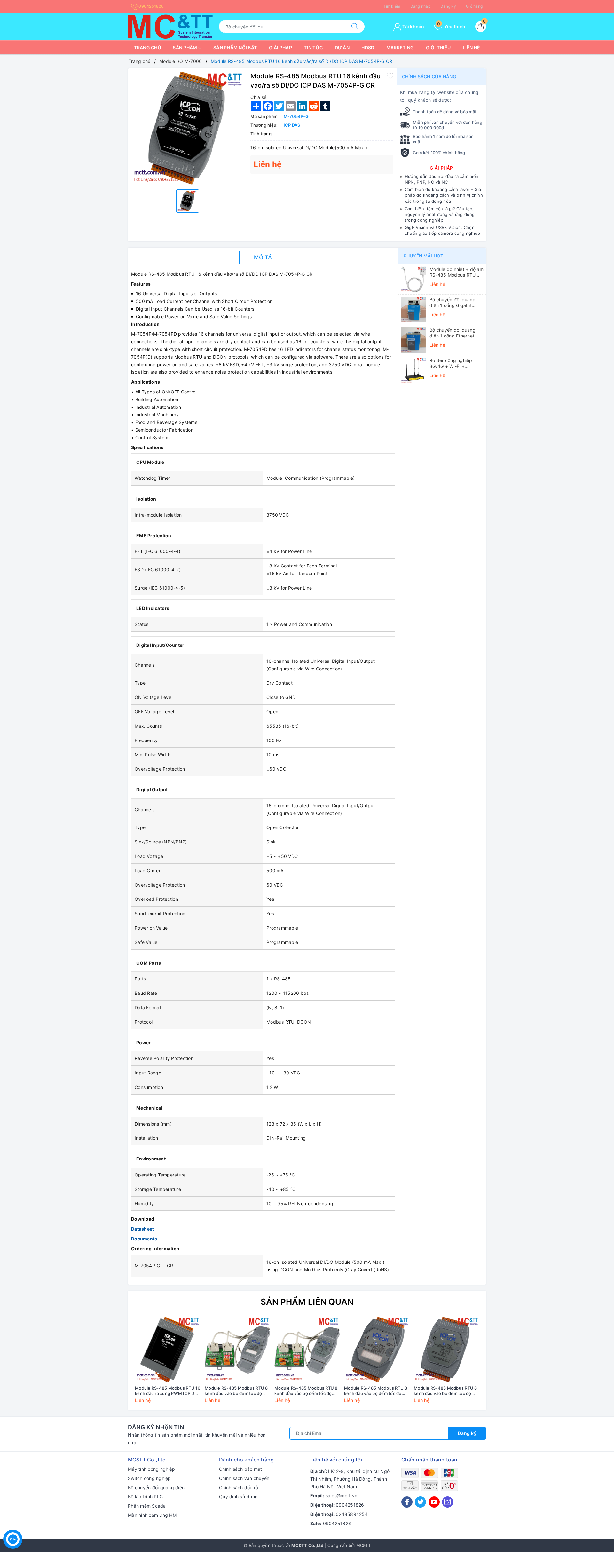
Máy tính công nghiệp (151, 1469)
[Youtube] (434, 1502)
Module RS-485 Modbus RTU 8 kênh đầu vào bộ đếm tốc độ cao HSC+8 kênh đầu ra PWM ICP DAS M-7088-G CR (445, 1390)
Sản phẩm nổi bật (235, 47)
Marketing (400, 47)
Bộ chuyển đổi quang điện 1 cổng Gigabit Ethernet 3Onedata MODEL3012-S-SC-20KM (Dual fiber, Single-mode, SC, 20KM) (456, 302)
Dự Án (342, 47)
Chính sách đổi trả (238, 1487)
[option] (187, 128)
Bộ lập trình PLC (145, 1496)
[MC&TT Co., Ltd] (170, 26)
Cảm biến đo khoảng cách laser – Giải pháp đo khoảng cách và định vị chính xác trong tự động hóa (444, 195)
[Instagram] (447, 1502)
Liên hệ (471, 47)
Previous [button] (115, 1364)
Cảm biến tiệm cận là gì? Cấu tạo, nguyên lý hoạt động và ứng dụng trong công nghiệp (440, 214)
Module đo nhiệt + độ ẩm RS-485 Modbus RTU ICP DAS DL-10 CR (456, 272)
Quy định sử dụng (238, 1496)
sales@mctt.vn (341, 1495)
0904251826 (151, 6)
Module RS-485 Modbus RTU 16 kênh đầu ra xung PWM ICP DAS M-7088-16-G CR (167, 1390)
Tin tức (313, 47)
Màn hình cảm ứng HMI (153, 1515)
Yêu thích (451, 26)
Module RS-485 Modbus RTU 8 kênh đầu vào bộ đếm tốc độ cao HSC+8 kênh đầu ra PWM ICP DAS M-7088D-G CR (375, 1390)
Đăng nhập (420, 6)
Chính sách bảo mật (240, 1469)
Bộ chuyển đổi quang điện (156, 1487)
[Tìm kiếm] (355, 26)
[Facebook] (407, 1502)
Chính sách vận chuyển (244, 1478)
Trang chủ (147, 47)
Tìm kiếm (391, 6)
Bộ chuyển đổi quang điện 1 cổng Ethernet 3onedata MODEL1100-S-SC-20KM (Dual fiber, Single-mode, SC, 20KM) (456, 333)
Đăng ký (448, 6)
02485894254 (352, 1514)
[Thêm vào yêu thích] (390, 75)
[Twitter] (420, 1502)
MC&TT (363, 1545)
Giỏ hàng (474, 6)
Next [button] (499, 1364)
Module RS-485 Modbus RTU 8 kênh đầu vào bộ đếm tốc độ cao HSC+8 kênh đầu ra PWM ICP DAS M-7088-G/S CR (306, 1390)
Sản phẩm (185, 47)
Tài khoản (412, 26)
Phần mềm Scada (147, 1505)
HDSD (367, 47)
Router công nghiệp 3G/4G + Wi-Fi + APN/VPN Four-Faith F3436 (451, 363)
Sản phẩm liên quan (307, 1302)
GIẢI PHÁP (441, 167)
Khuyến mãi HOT (423, 255)
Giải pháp (280, 47)
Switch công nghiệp (149, 1478)
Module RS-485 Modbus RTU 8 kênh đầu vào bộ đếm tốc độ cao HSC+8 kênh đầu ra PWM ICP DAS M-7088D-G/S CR (236, 1390)
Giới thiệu (438, 47)
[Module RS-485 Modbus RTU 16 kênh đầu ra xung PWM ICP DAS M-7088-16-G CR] (167, 1349)
